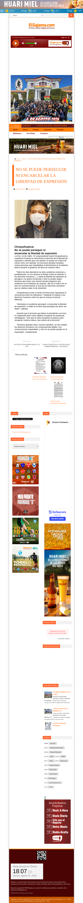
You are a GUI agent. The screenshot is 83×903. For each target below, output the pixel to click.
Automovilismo (54, 765)
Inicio (18, 159)
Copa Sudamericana (55, 782)
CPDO (51, 787)
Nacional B (53, 769)
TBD (64, 899)
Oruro (51, 761)
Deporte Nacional (55, 752)
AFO (51, 756)
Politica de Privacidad (26, 893)
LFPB (63, 756)
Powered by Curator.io (64, 638)
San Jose (52, 743)
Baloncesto (63, 761)
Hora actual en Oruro (25, 866)
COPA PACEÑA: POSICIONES (34, 125)
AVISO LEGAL (15, 893)
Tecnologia (52, 778)
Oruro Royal (53, 774)
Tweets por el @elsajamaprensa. (21, 432)
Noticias (24, 159)
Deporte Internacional (56, 748)
